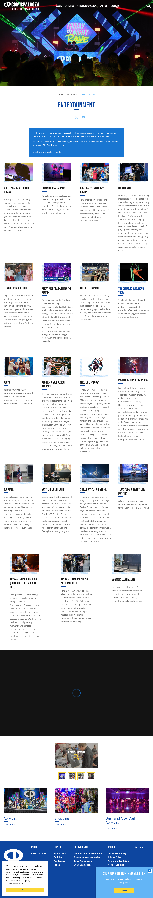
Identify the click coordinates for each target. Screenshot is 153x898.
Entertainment (76, 751)
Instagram (37, 145)
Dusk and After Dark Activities (121, 820)
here (93, 141)
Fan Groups (59, 861)
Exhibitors (58, 857)
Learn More (9, 824)
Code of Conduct (116, 865)
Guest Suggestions (82, 865)
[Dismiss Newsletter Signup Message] (150, 871)
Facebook (115, 141)
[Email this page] (83, 117)
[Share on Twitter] (76, 117)
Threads (54, 145)
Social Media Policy (117, 853)
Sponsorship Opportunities (87, 857)
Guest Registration (83, 861)
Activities (10, 818)
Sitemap (139, 847)
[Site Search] (148, 5)
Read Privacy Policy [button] (14, 884)
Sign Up (124, 890)
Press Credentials (39, 853)
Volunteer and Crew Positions (88, 853)
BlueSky (46, 145)
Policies (112, 847)
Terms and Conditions (118, 861)
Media (34, 847)
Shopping (62, 818)
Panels (57, 865)
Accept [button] (25, 890)
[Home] (21, 6)
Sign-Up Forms (61, 853)
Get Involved (81, 847)
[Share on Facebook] (70, 117)
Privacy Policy (114, 857)
